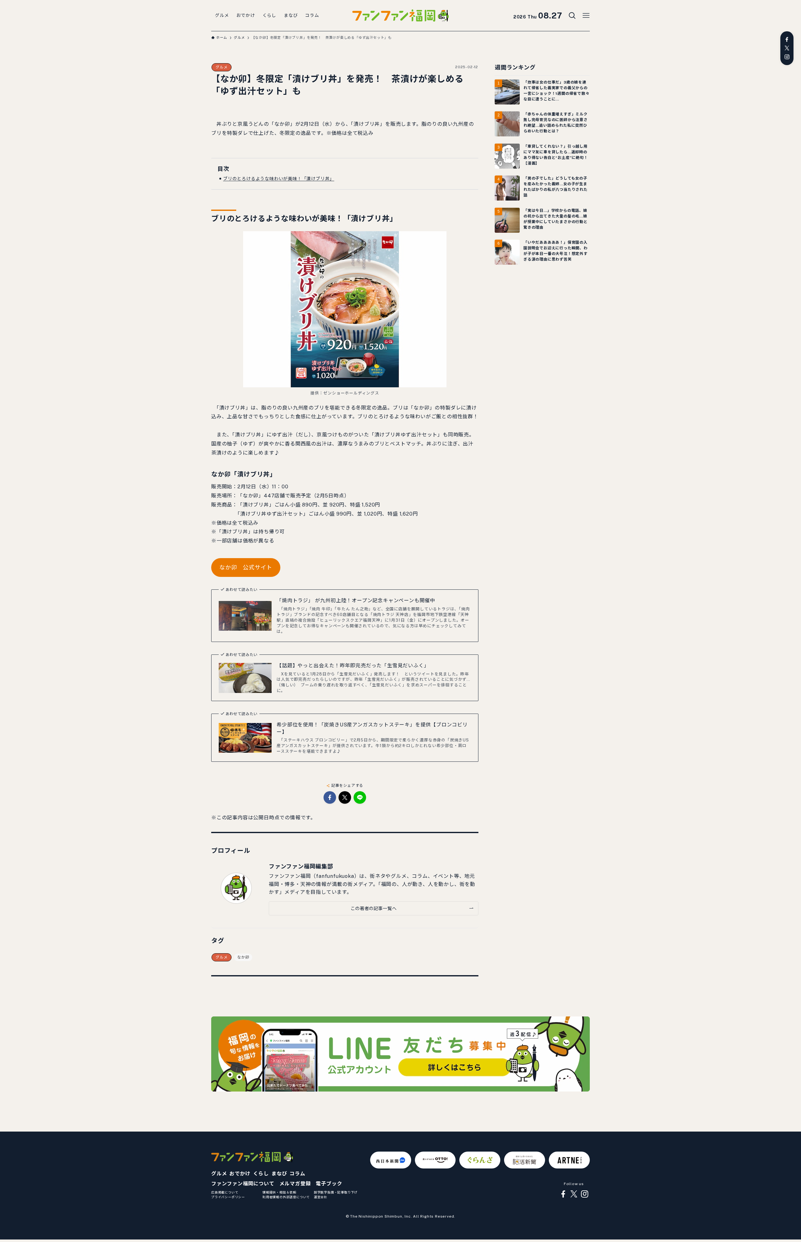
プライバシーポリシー (228, 1197)
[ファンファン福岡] (400, 15)
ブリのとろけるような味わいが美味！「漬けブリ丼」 (278, 178)
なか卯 (243, 957)
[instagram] (787, 57)
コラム (297, 1174)
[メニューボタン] (586, 15)
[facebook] (787, 39)
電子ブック (329, 1184)
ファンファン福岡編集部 (301, 866)
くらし (261, 1174)
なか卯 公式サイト (245, 567)
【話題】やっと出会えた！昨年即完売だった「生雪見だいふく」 (353, 666)
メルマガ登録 (295, 1184)
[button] (330, 797)
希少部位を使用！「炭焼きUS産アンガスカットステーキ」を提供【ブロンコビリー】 (372, 728)
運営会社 (320, 1197)
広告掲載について (224, 1192)
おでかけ (239, 1174)
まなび (279, 1174)
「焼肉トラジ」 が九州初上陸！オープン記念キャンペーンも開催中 (356, 600)
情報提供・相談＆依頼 (279, 1192)
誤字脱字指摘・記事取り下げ (336, 1192)
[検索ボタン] (572, 15)
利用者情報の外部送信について (286, 1197)
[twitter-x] (787, 48)
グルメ (221, 67)
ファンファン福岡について (242, 1184)
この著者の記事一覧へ (373, 908)
